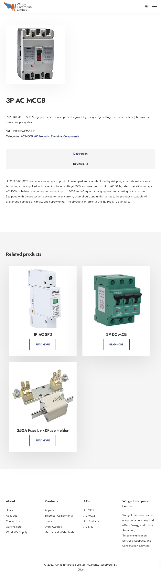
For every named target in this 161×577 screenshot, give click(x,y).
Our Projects (13, 527)
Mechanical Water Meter (60, 532)
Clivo (81, 569)
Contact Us (13, 521)
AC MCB (88, 510)
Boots (48, 521)
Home (9, 510)
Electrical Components (65, 136)
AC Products (42, 136)
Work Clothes (53, 527)
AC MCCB (27, 136)
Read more (43, 344)
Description (80, 154)
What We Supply (16, 532)
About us (11, 516)
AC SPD (88, 527)
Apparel (50, 510)
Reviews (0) (80, 164)
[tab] (80, 154)
